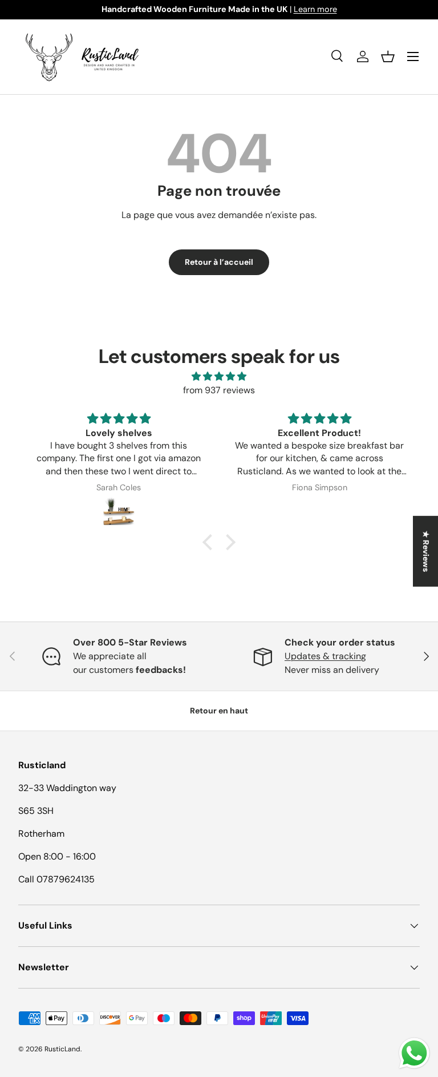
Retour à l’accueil (219, 262)
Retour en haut (219, 710)
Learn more (315, 9)
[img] (219, 376)
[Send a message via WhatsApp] (414, 1053)
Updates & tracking (325, 656)
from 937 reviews (219, 390)
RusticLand (62, 1049)
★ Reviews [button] (426, 550)
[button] (387, 56)
